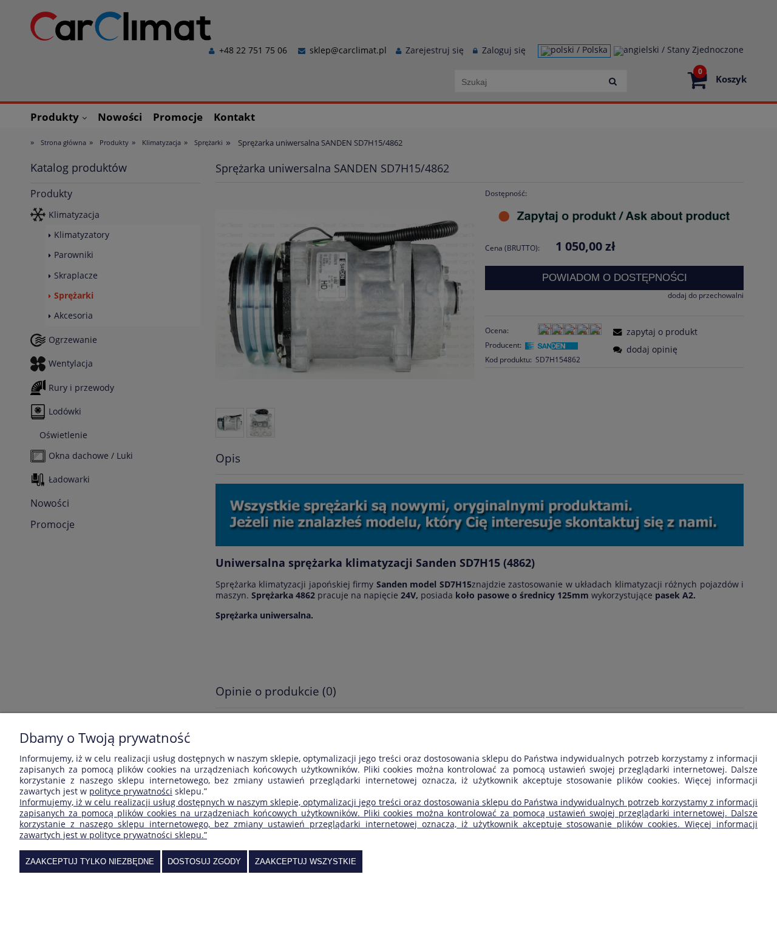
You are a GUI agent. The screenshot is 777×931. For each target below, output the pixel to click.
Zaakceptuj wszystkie (305, 861)
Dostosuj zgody (204, 861)
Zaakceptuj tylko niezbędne (89, 861)
